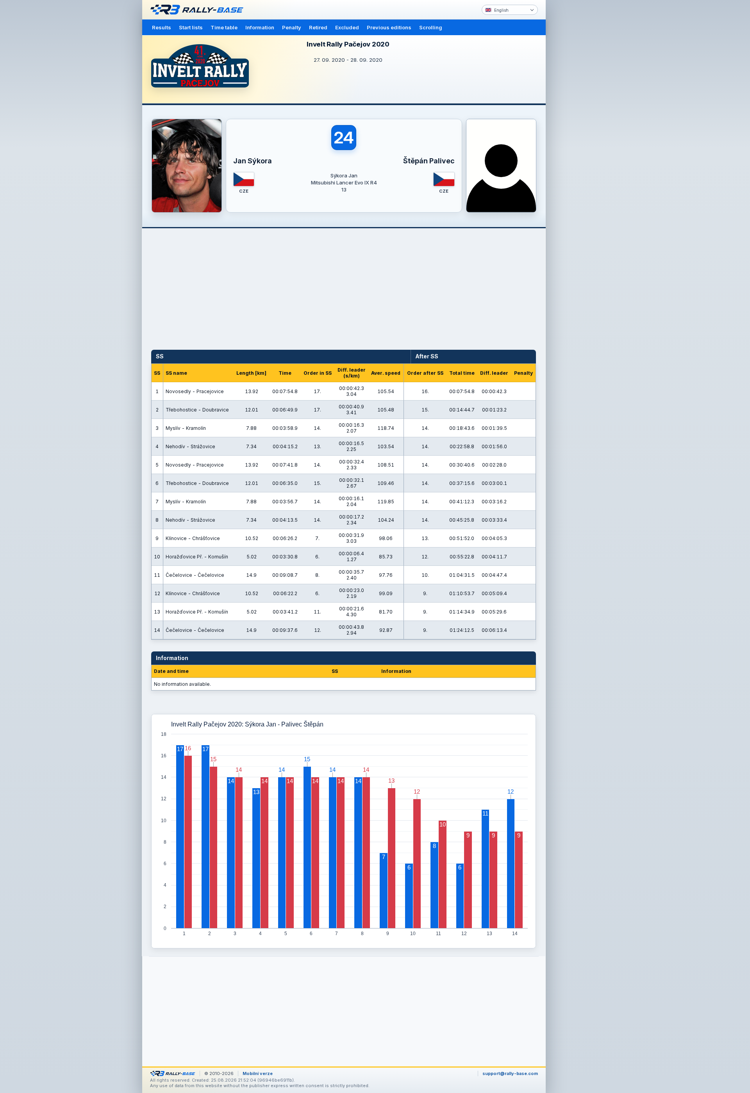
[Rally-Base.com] (199, 10)
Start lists (191, 27)
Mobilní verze (258, 1073)
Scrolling (430, 27)
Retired (318, 27)
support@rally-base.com (510, 1073)
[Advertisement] (579, 121)
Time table (224, 27)
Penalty (291, 27)
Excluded (347, 27)
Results (161, 27)
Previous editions (389, 27)
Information (259, 27)
